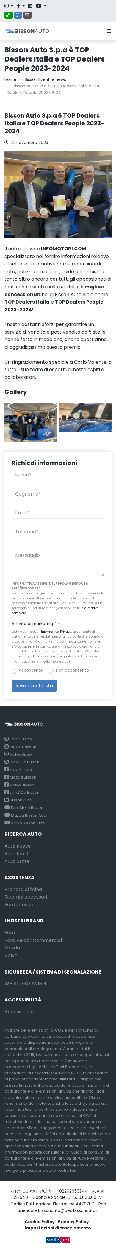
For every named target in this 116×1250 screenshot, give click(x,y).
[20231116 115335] (85, 417)
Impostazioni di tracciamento (58, 1228)
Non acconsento (72, 670)
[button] (108, 31)
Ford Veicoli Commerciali (33, 940)
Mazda (12, 947)
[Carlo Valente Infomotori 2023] (30, 422)
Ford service (18, 904)
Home (10, 79)
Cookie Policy (40, 1222)
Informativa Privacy (56, 631)
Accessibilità (19, 1011)
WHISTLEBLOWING (25, 983)
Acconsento (31, 670)
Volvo (11, 955)
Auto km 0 (16, 853)
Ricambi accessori (25, 896)
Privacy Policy (73, 1222)
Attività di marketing (34, 623)
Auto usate (17, 861)
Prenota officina (23, 889)
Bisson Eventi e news (45, 79)
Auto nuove (17, 846)
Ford (9, 932)
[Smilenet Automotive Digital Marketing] (58, 1239)
